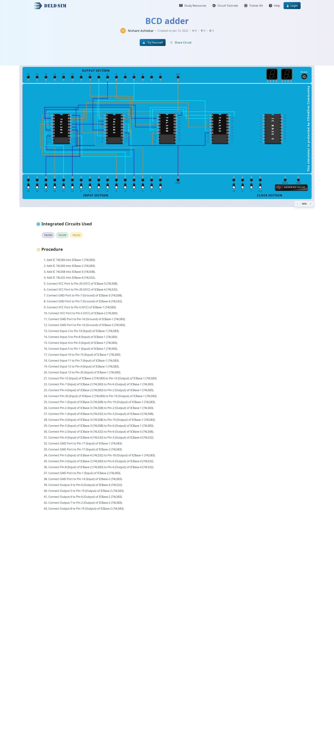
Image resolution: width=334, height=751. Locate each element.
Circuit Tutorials (227, 5)
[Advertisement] (137, 571)
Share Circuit (183, 42)
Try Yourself (155, 42)
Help (277, 5)
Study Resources (195, 5)
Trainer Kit (256, 5)
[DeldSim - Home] (51, 5)
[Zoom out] (297, 203)
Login (294, 5)
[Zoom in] (311, 203)
